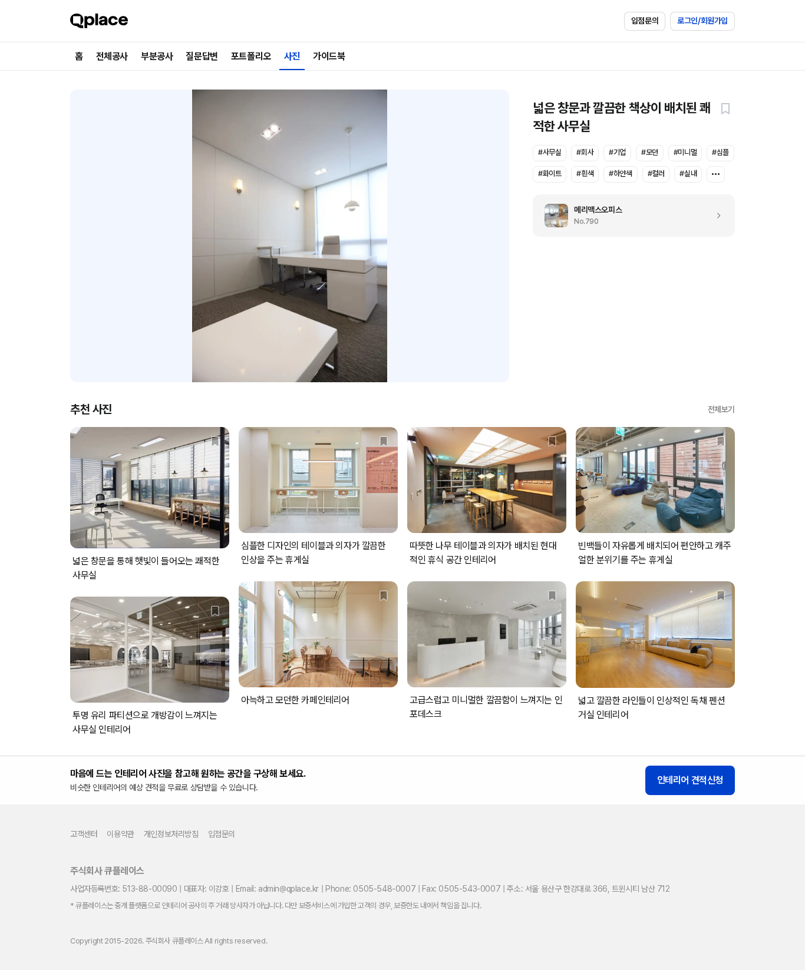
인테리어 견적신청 (690, 780)
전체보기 (721, 409)
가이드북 (329, 56)
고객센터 (83, 834)
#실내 (688, 173)
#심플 (720, 152)
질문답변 (201, 56)
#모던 (649, 152)
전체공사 (112, 56)
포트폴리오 (251, 56)
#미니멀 (685, 152)
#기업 (617, 152)
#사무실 (549, 152)
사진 (292, 56)
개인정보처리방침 (171, 834)
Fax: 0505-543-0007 (461, 888)
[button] (725, 108)
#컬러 (656, 173)
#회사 (584, 152)
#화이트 (549, 173)
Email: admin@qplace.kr (277, 888)
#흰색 (584, 173)
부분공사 (157, 56)
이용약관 (120, 834)
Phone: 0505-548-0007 (370, 888)
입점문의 (644, 20)
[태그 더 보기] (716, 174)
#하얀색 (620, 173)
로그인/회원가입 (702, 20)
